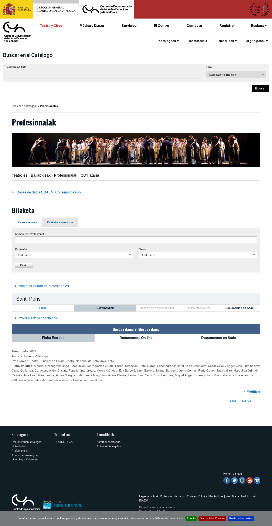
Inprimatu (246, 400)
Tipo (209, 67)
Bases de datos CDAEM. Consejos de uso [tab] (49, 192)
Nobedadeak (19, 446)
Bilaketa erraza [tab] (27, 222)
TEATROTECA (63, 442)
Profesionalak (20, 450)
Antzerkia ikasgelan (109, 446)
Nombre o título (16, 67)
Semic (172, 507)
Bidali (233, 400)
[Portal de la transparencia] (62, 504)
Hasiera (16, 106)
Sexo (142, 249)
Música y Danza (92, 25)
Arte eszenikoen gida (25, 455)
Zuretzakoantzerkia (108, 442)
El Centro (161, 25)
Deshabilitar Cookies (212, 518)
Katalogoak (20, 434)
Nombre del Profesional (29, 234)
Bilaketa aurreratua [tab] (60, 222)
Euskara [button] (257, 25)
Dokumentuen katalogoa (26, 442)
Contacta (194, 25)
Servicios (129, 25)
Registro (227, 25)
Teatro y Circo (51, 25)
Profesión (21, 249)
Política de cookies (241, 518)
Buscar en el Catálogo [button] (28, 55)
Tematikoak (105, 434)
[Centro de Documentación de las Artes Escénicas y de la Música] (17, 31)
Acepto (191, 518)
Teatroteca (62, 434)
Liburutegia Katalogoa (25, 459)
